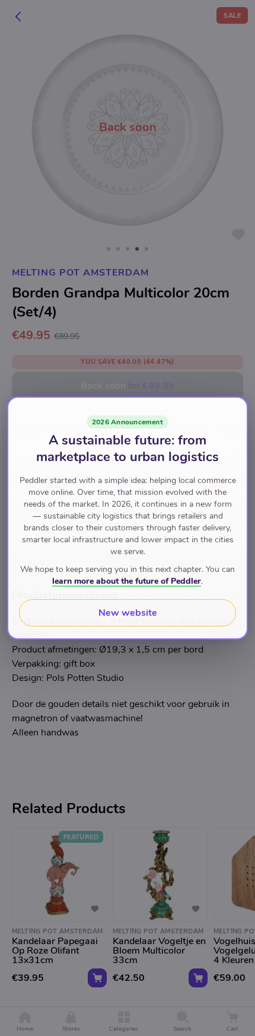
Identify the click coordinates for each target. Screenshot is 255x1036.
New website (127, 612)
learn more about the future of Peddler (126, 581)
